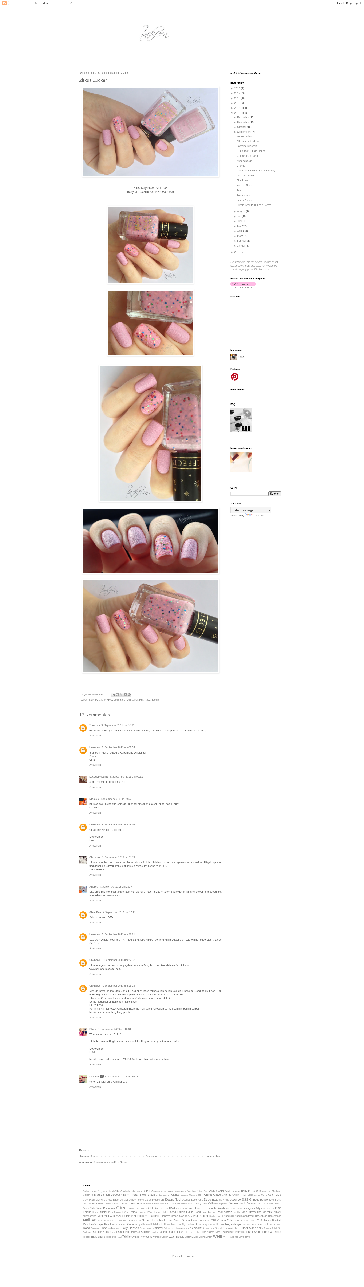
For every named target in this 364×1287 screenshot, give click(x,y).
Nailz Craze (134, 1220)
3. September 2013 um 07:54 (118, 747)
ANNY (213, 1191)
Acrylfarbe (125, 1191)
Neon (145, 1220)
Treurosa (94, 725)
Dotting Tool (173, 1199)
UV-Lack (135, 1236)
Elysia (93, 1029)
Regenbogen (233, 1224)
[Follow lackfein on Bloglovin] (243, 286)
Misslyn (166, 1216)
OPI (213, 1220)
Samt (142, 1228)
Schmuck (168, 1228)
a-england (108, 1191)
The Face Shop (193, 1232)
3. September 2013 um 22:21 (118, 934)
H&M (172, 1208)
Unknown (94, 747)
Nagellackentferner (244, 1216)
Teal (239, 190)
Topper (86, 1236)
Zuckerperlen (244, 136)
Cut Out (124, 1199)
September (243, 131)
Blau (97, 1194)
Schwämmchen (181, 1228)
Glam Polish (275, 1203)
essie (247, 1199)
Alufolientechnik (159, 1191)
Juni (240, 221)
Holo (190, 1208)
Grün (164, 1208)
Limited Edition (176, 1212)
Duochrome (197, 1199)
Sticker (145, 1231)
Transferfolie (98, 1236)
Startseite (151, 1156)
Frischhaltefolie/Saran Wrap (179, 1203)
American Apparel (177, 1191)
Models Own (177, 1216)
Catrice (175, 1194)
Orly (230, 1220)
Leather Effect (146, 1212)
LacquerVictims (98, 776)
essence (235, 1199)
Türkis (126, 1236)
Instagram (249, 1208)
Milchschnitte (89, 1216)
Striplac (154, 1232)
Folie (142, 1203)
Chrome (226, 1194)
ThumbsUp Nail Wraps (247, 1231)
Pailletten (265, 1220)
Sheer (237, 1228)
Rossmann (96, 1228)
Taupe (171, 1231)
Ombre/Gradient (183, 1220)
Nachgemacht (216, 1216)
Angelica (191, 1191)
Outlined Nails (241, 1220)
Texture (155, 699)
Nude (162, 1220)
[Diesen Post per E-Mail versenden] (113, 695)
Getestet (251, 1203)
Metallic (267, 1212)
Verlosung (147, 1236)
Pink (141, 699)
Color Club (274, 1194)
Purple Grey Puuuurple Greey (254, 205)
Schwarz (196, 1228)
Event (271, 1199)
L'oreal (134, 1212)
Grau (157, 1208)
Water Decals (176, 1236)
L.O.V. (125, 1212)
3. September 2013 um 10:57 (114, 798)
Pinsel (167, 1224)
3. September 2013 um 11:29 (118, 857)
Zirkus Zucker (244, 200)
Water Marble (191, 1236)
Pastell (276, 1220)
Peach (108, 1224)
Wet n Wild (228, 1237)
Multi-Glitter (132, 699)
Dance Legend (152, 1199)
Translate (258, 515)
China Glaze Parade (248, 155)
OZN (252, 1220)
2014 (237, 107)
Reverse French (251, 1224)
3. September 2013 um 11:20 (118, 824)
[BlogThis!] (117, 695)
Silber (244, 1228)
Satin (148, 1228)
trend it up (111, 1236)
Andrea (93, 886)
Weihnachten (205, 1236)
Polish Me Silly (178, 1224)
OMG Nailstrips (201, 1220)
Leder (157, 1212)
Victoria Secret (160, 1236)
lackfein (94, 1076)
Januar (241, 245)
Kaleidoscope (267, 1208)
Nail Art (89, 1220)
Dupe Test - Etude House (251, 151)
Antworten (95, 735)
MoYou (188, 1216)
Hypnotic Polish (216, 1208)
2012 (237, 252)
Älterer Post (214, 1156)
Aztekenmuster (232, 1191)
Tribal (119, 1237)
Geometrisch (237, 1203)
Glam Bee (95, 912)
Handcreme (181, 1208)
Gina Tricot (262, 1203)
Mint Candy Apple (114, 1215)
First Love (242, 180)
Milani (277, 1212)
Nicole (93, 798)
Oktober (242, 127)
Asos (170, 192)
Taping (163, 1231)
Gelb (211, 1203)
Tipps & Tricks (271, 1231)
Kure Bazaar (114, 1212)
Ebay (215, 1199)
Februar (242, 240)
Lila (163, 1212)
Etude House (260, 1199)
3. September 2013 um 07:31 (118, 725)
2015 (237, 103)
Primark (220, 1224)
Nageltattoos (274, 1216)
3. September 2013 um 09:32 (126, 776)
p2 (257, 1220)
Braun (151, 1194)
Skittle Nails (256, 1228)
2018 (237, 88)
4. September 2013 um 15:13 (118, 985)
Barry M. (93, 699)
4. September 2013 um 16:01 (114, 1029)
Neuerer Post (87, 1156)
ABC (117, 1191)
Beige (255, 1191)
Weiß (217, 1236)
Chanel (199, 1195)
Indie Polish (237, 1208)
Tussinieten (243, 195)
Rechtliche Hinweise (183, 1256)
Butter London (163, 1195)
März (240, 236)
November (243, 122)
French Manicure (155, 1203)
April (240, 231)
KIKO (109, 699)
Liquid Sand (119, 699)
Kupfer (103, 1212)
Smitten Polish (271, 1228)
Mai (239, 226)
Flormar (134, 1203)
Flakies (109, 1203)
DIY (162, 1199)
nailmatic (111, 1220)
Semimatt (228, 1228)
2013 (237, 112)
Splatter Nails (100, 1231)
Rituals (263, 1224)
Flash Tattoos (121, 1203)
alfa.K (147, 1191)
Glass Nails (89, 1208)
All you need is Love (248, 141)
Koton (95, 1212)
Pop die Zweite (245, 175)
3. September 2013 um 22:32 (118, 960)
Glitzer (102, 699)
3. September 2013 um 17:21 (119, 912)
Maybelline (255, 1212)
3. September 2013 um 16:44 (116, 886)
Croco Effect (112, 1199)
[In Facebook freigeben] (125, 695)
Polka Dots (193, 1224)
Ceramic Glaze (188, 1195)
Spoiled (113, 1232)
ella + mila (224, 1199)
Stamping (123, 1231)
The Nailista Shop (211, 1232)
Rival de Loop (274, 1224)
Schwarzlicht (208, 1228)
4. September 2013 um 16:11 (121, 1076)
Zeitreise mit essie (247, 146)
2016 (237, 98)
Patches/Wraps (93, 1224)
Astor (221, 1191)
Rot (104, 1228)
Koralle (87, 1212)
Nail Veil (102, 1220)
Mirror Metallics (135, 1215)
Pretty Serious (209, 1224)
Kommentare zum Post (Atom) (110, 1162)
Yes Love (239, 1236)
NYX (170, 1220)
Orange (221, 1220)
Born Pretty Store (135, 1194)
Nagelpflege (261, 1216)
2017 (237, 93)
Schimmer (157, 1228)
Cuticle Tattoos (136, 1199)
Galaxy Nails (200, 1203)
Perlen (131, 1224)
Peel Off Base (119, 1224)
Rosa (147, 699)
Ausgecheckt (244, 160)
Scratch (219, 1228)
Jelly (258, 1208)
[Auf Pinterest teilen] (129, 695)
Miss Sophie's (153, 1215)
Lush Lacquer (209, 1212)
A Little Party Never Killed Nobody (256, 170)
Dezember (243, 117)
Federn (101, 1203)
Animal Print (202, 1191)
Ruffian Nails (114, 1228)
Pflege (138, 1224)
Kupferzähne (244, 185)
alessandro (137, 1191)
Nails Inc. (122, 1220)
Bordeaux (116, 1194)
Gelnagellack (221, 1203)
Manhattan (225, 1212)
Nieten (154, 1220)
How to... (200, 1208)
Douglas (186, 1199)
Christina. (95, 857)
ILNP (228, 1208)
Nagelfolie (229, 1216)
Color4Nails (89, 1199)
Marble (237, 1212)
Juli (239, 216)
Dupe (207, 1199)
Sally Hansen (130, 1228)
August (241, 211)
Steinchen (135, 1232)
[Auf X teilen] (121, 695)
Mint (100, 1215)
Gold (149, 1208)
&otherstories (90, 1191)
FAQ (94, 1203)
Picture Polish (149, 1224)
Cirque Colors (260, 1195)
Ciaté (250, 1195)
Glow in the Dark (137, 1208)
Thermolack (227, 1232)
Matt (244, 1212)
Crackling (100, 1199)
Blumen (105, 1194)
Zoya (247, 1236)
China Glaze (212, 1194)
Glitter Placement (105, 1208)
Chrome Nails (239, 1195)
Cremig (241, 165)
